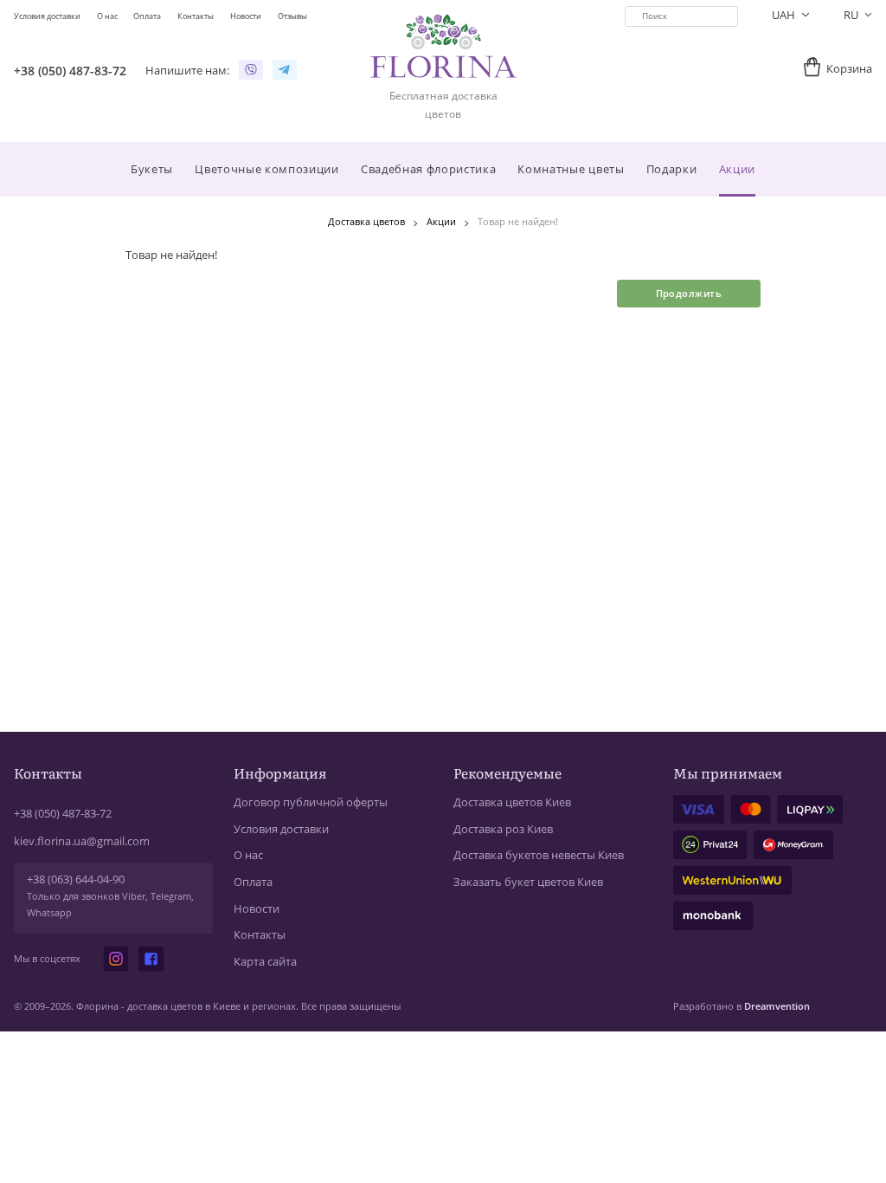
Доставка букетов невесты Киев (538, 855)
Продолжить (689, 293)
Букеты (152, 169)
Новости (256, 909)
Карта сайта (265, 961)
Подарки (671, 169)
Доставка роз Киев (503, 829)
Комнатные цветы (570, 169)
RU (852, 15)
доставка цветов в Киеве (184, 1005)
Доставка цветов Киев (512, 802)
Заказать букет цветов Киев (528, 882)
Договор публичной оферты (311, 802)
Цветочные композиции (266, 169)
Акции (737, 169)
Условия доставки (281, 829)
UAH (785, 15)
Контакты (260, 935)
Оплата (253, 882)
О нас (248, 855)
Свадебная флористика (428, 169)
